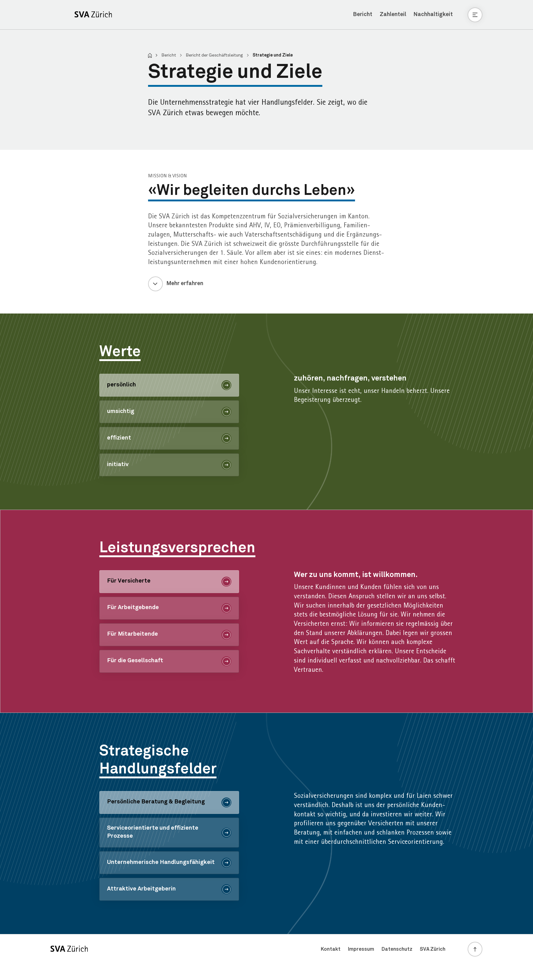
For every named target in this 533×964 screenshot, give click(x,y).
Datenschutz (397, 949)
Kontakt (331, 949)
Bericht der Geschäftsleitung (215, 55)
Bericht (362, 14)
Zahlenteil (393, 14)
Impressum (361, 949)
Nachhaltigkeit (433, 14)
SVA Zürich (432, 949)
